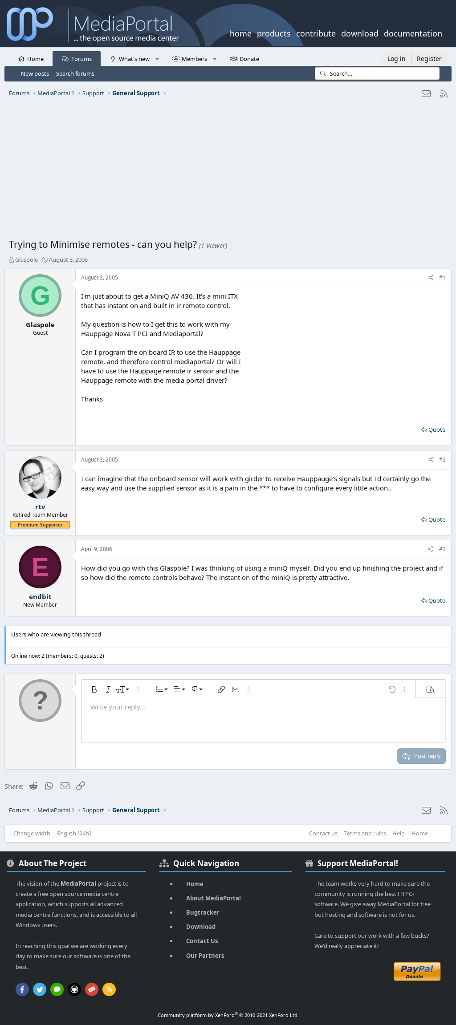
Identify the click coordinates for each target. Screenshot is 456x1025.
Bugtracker (203, 912)
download (360, 32)
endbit (40, 596)
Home (35, 59)
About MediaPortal (213, 898)
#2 (442, 459)
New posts (35, 73)
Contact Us (202, 941)
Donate (249, 59)
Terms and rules (365, 833)
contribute (316, 32)
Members (194, 59)
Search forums (75, 73)
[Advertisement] (228, 171)
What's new (134, 59)
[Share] (430, 278)
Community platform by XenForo (228, 1015)
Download (201, 927)
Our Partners (205, 956)
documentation (413, 32)
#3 (442, 549)
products (274, 32)
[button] (157, 58)
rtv (40, 506)
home (241, 32)
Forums (81, 59)
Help (398, 833)
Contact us (323, 833)
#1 (442, 277)
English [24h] (74, 833)
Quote (436, 429)
